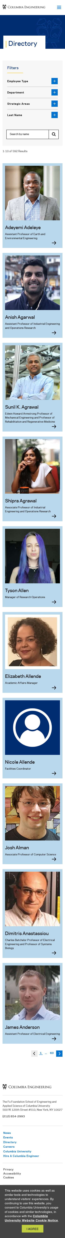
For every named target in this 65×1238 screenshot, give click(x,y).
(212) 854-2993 (14, 1116)
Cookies (8, 1177)
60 (52, 1053)
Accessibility (12, 1173)
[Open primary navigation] (59, 7)
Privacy (8, 1169)
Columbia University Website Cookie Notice (31, 1218)
